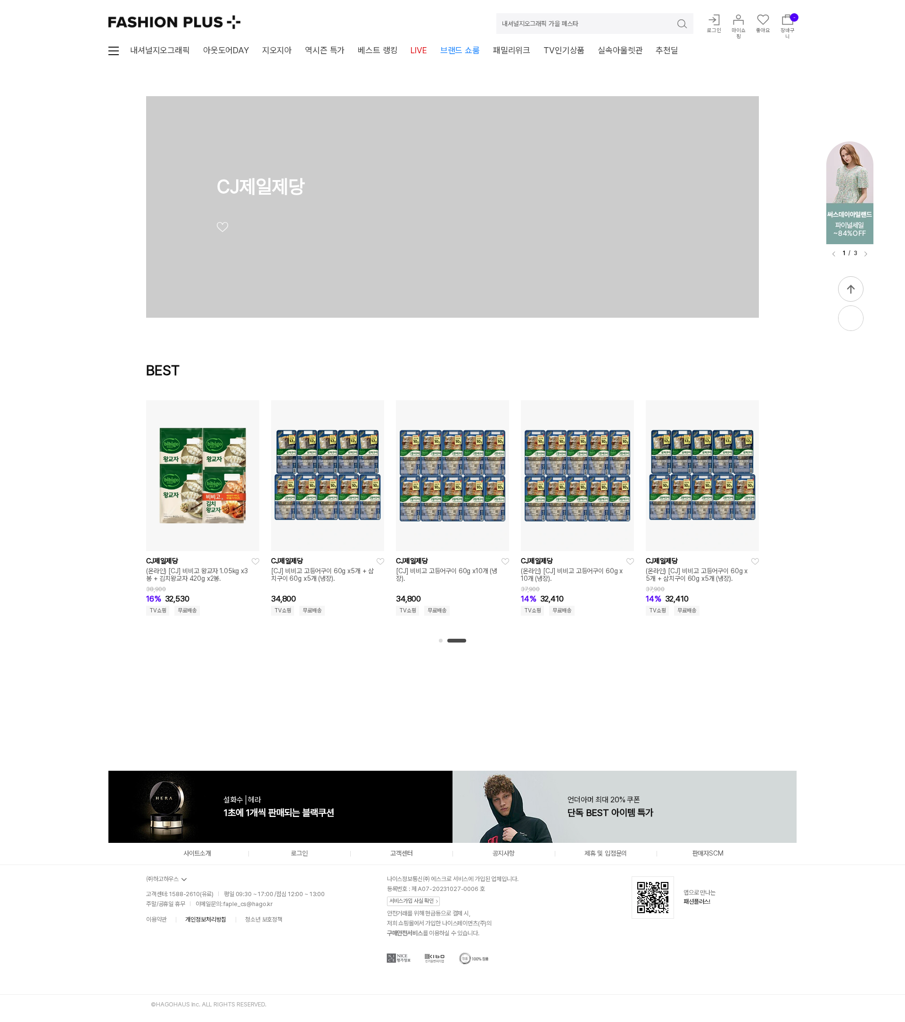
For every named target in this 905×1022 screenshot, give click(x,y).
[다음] (865, 254)
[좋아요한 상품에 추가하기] (255, 561)
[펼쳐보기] (851, 318)
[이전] (833, 254)
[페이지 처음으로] (851, 289)
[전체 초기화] (154, 711)
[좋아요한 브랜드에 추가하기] (222, 229)
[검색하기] (675, 23)
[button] (441, 641)
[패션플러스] (174, 22)
